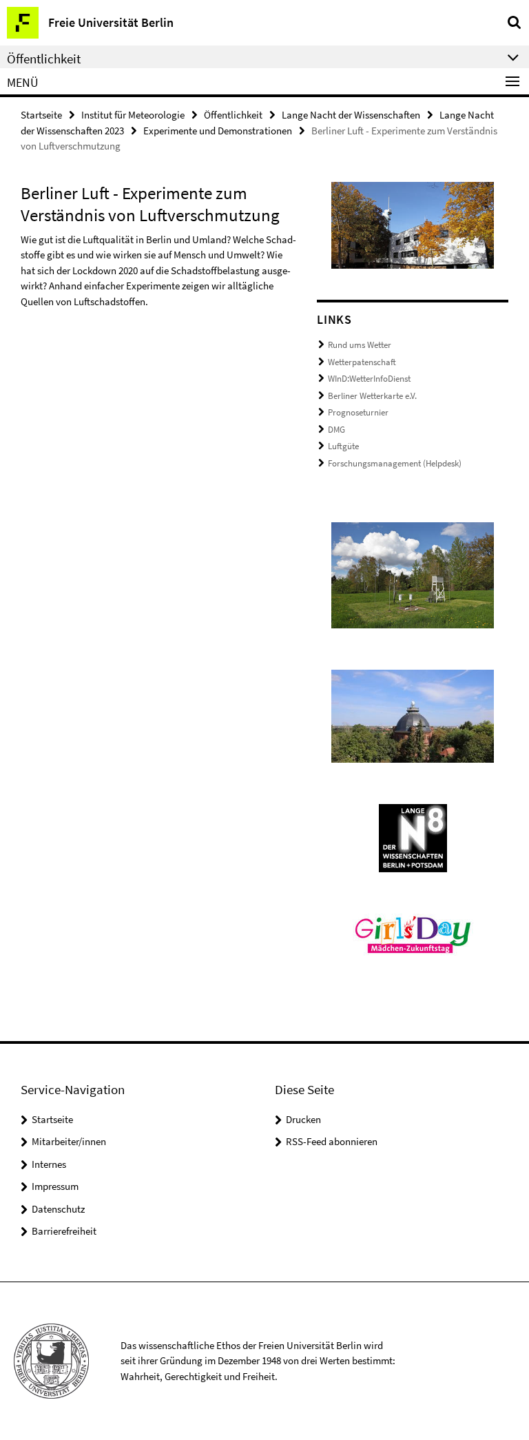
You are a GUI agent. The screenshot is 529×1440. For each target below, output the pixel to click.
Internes (49, 1164)
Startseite (41, 114)
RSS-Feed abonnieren (331, 1141)
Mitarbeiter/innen (69, 1141)
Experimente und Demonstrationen (217, 130)
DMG (336, 429)
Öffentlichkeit (233, 114)
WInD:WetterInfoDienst (369, 378)
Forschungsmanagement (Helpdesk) (394, 463)
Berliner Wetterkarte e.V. (372, 396)
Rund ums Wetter (359, 345)
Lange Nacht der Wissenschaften (351, 114)
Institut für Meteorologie (133, 114)
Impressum (55, 1186)
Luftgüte (343, 446)
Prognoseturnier (358, 412)
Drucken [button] (303, 1119)
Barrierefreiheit (64, 1230)
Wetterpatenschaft (362, 362)
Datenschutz (58, 1208)
